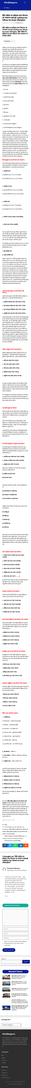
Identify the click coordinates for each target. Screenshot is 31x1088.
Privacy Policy (5, 1077)
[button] (25, 2)
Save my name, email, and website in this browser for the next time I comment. (15, 943)
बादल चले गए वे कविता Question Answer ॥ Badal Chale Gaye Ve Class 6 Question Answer (20, 1001)
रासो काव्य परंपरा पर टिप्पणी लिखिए (12, 840)
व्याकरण (3, 1058)
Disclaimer (4, 1072)
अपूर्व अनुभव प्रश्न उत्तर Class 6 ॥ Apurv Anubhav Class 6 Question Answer (19, 977)
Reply (6, 896)
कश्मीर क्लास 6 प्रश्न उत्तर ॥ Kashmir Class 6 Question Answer (20, 989)
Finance (4, 1060)
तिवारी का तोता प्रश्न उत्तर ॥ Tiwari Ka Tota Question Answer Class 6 (19, 983)
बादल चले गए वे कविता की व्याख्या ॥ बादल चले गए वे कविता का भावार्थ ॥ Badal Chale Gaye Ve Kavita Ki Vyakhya (20, 1007)
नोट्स (5, 824)
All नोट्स (3, 1062)
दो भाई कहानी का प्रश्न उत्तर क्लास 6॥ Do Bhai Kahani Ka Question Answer (20, 995)
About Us (4, 1070)
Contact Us (5, 1075)
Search (3, 959)
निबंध (3, 1055)
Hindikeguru (10, 2)
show (12, 41)
